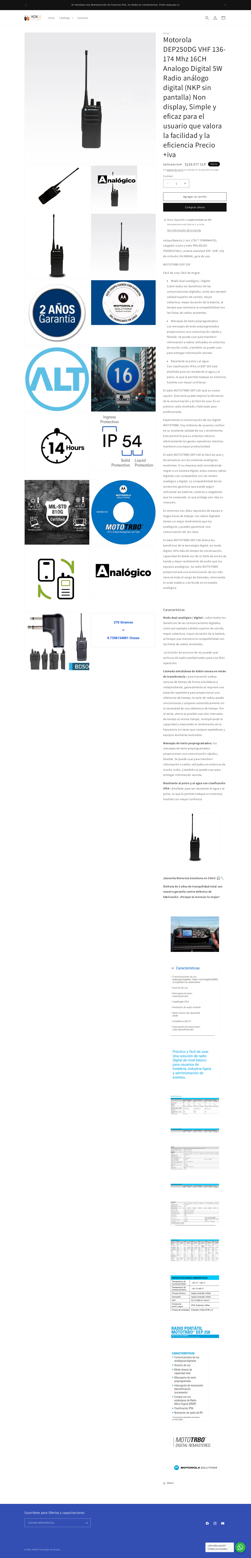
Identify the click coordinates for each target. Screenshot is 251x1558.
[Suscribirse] (86, 1523)
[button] (66, 18)
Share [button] (170, 1483)
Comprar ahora (195, 207)
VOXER (35, 1549)
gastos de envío (175, 169)
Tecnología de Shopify (49, 1549)
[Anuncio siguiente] (225, 4)
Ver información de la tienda (184, 230)
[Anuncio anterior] (26, 4)
